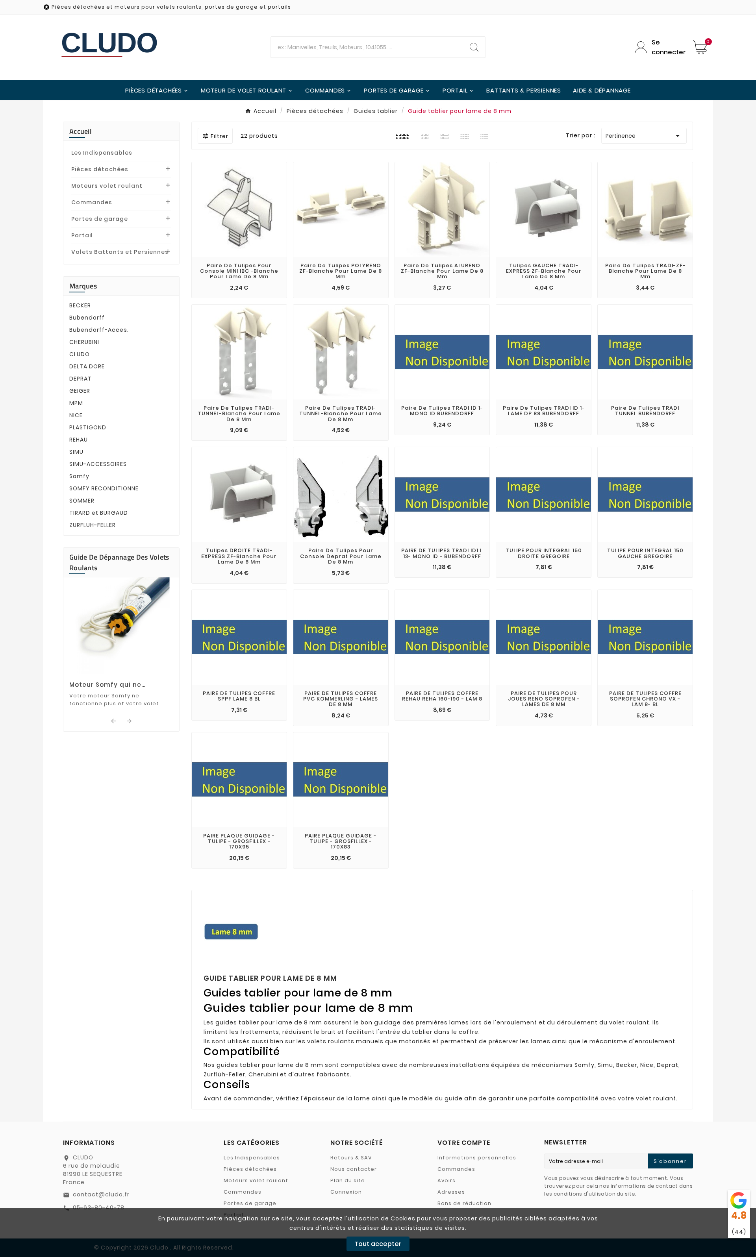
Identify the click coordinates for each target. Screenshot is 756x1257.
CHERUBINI (84, 342)
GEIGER (79, 391)
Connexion (346, 1192)
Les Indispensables (101, 153)
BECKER (80, 305)
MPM (76, 403)
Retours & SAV (351, 1157)
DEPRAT (80, 379)
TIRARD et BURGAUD (98, 513)
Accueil (80, 131)
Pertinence (644, 135)
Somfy (79, 476)
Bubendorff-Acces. (99, 330)
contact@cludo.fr (101, 1194)
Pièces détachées (99, 169)
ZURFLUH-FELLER (92, 525)
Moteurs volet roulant (107, 186)
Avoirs (446, 1180)
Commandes (91, 202)
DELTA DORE (87, 366)
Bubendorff (87, 318)
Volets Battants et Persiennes (120, 252)
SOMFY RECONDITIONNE (104, 488)
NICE (76, 415)
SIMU (76, 452)
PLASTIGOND (87, 427)
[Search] (474, 47)
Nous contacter (353, 1169)
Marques (83, 286)
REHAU (78, 440)
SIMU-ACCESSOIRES (98, 464)
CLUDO (79, 354)
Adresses (451, 1192)
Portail (82, 235)
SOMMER (81, 501)
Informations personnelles (476, 1157)
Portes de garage (99, 219)
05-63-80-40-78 (98, 1207)
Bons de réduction (464, 1203)
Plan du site (347, 1180)
